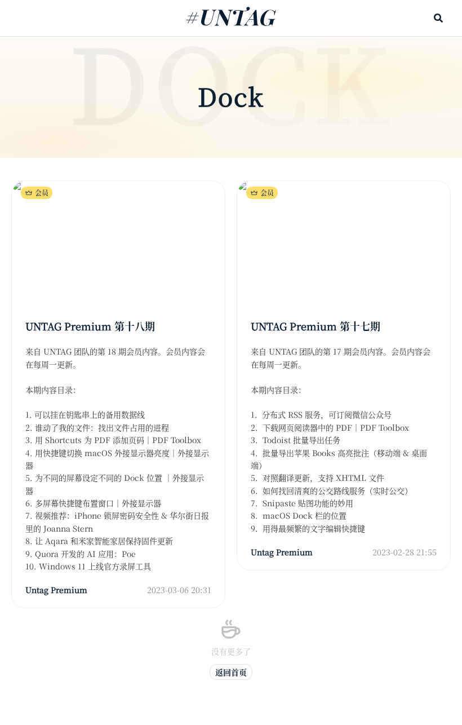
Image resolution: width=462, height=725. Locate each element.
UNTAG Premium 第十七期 (315, 326)
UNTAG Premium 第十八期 (90, 326)
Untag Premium (56, 589)
